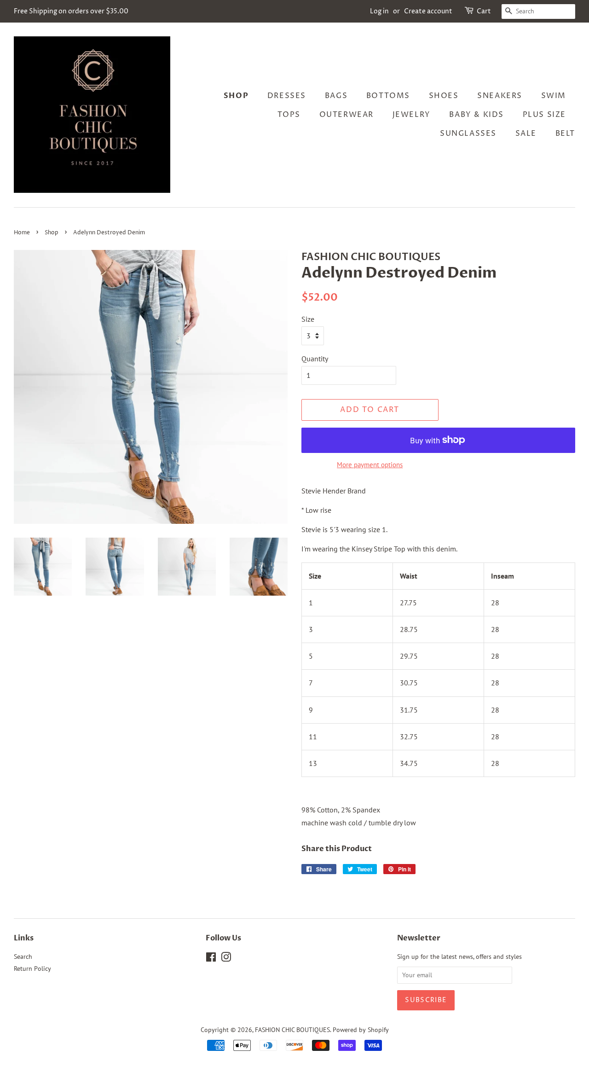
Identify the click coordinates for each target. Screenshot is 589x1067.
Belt (565, 133)
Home (22, 233)
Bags (336, 96)
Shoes (444, 96)
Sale (526, 133)
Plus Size (544, 115)
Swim (553, 96)
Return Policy (32, 968)
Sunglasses (468, 133)
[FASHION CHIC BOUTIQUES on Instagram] (226, 959)
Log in (379, 11)
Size (307, 319)
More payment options (370, 464)
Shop (236, 96)
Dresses (286, 96)
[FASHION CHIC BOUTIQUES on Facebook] (211, 959)
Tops (288, 115)
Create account (428, 11)
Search (23, 956)
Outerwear (346, 115)
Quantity (314, 358)
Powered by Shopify (361, 1030)
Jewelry (412, 115)
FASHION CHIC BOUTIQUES (292, 1030)
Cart (484, 11)
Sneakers (499, 96)
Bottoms (388, 96)
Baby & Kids (476, 115)
